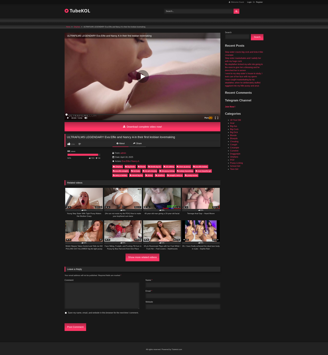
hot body (136, 171)
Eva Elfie (126, 161)
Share (139, 143)
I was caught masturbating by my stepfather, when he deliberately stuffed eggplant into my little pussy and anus (242, 83)
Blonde (142, 167)
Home (68, 27)
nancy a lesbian (121, 175)
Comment (69, 280)
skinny (150, 175)
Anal (232, 123)
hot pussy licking (168, 171)
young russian (192, 175)
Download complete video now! (144, 126)
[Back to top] (320, 347)
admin (123, 153)
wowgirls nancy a (175, 175)
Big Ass (233, 126)
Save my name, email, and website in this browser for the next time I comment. (103, 313)
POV (232, 160)
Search (228, 32)
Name (149, 280)
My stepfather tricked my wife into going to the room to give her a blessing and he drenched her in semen (244, 67)
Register (259, 2)
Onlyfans (77, 27)
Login (249, 2)
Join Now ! (230, 107)
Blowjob (234, 138)
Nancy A (135, 161)
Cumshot (234, 151)
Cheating (234, 141)
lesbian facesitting (186, 171)
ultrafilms (161, 175)
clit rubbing (170, 167)
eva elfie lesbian (201, 167)
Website (149, 302)
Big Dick (234, 132)
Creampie (234, 148)
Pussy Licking (236, 163)
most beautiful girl (204, 171)
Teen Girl (234, 169)
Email (149, 291)
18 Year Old (235, 120)
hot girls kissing (151, 171)
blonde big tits (155, 167)
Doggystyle (235, 154)
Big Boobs (131, 167)
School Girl (235, 166)
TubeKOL (79, 11)
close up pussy (184, 167)
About (122, 143)
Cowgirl (233, 144)
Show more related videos (142, 257)
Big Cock (234, 129)
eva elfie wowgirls (121, 171)
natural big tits (137, 175)
